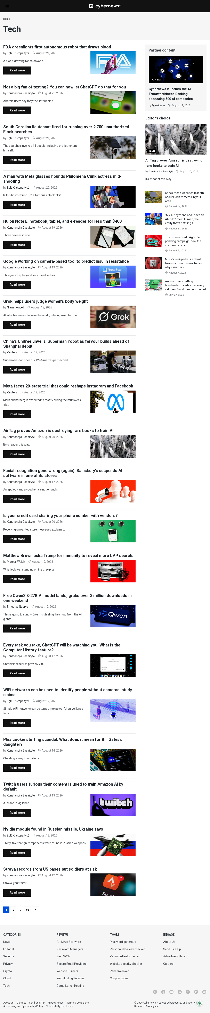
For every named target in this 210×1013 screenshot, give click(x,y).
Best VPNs (63, 956)
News (6, 941)
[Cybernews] (105, 6)
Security (8, 956)
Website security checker (126, 963)
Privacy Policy (55, 1002)
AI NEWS (157, 79)
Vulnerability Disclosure (59, 1006)
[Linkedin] (179, 991)
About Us (169, 941)
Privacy (8, 963)
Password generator (123, 941)
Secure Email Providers (72, 963)
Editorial (8, 949)
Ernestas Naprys (17, 606)
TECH (152, 150)
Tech (6, 985)
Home (6, 18)
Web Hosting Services (70, 978)
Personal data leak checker (127, 949)
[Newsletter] (204, 991)
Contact (21, 1002)
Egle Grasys (158, 105)
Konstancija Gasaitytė (21, 93)
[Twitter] (155, 991)
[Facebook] (163, 991)
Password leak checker (125, 956)
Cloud (7, 978)
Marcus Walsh (16, 561)
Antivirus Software (69, 941)
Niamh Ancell (15, 307)
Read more (14, 71)
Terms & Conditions (78, 1002)
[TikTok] (187, 991)
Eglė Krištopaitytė (18, 53)
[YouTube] (171, 991)
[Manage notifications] (199, 1003)
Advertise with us (174, 956)
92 (27, 909)
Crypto (7, 971)
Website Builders (67, 971)
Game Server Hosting (70, 985)
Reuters (12, 352)
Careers (168, 963)
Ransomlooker (119, 971)
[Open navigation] (7, 6)
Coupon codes (119, 978)
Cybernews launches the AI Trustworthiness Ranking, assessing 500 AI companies (171, 94)
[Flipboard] (196, 991)
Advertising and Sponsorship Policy (23, 1006)
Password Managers (70, 949)
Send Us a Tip (172, 949)
